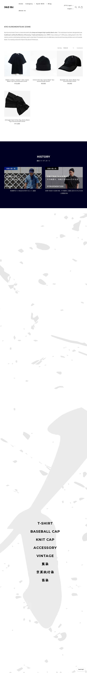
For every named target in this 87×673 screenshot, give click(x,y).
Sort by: (60, 48)
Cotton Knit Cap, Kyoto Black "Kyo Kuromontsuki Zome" (43, 80)
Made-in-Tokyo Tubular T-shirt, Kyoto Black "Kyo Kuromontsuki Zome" (17, 80)
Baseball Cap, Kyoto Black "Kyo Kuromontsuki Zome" (70, 80)
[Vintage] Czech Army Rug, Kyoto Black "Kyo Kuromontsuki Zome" (17, 120)
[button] (29, 3)
